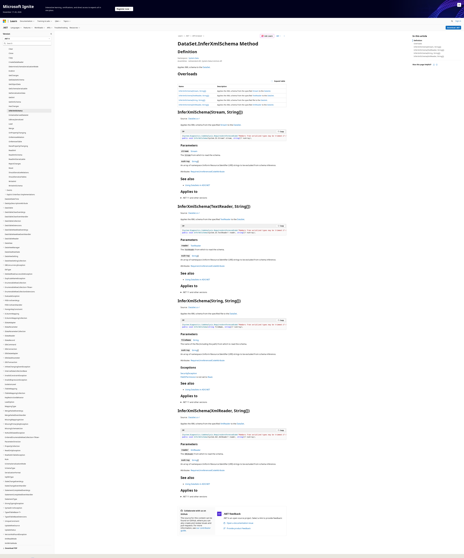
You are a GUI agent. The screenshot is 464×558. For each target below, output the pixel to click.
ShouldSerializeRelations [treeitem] (19, 172)
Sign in (458, 21)
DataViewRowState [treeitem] (12, 252)
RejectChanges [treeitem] (15, 164)
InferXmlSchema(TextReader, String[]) (194, 95)
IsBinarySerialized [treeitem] (16, 119)
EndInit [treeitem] (12, 71)
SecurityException (189, 373)
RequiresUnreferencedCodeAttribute (208, 171)
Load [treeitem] (11, 124)
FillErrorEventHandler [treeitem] (13, 305)
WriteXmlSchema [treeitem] (15, 186)
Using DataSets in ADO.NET (197, 185)
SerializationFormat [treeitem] (13, 472)
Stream (255, 91)
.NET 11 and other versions (195, 197)
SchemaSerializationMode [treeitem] (15, 464)
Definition (418, 40)
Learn (180, 36)
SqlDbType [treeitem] (9, 477)
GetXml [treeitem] (11, 97)
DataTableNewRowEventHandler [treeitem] (18, 234)
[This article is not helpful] (436, 64)
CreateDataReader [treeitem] (16, 62)
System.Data (194, 58)
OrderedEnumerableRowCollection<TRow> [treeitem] (22, 437)
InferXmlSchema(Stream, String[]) (192, 91)
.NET (187, 36)
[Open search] (452, 21)
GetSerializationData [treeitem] (17, 93)
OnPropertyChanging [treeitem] (17, 133)
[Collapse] (51, 34)
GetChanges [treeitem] (14, 75)
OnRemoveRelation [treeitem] (16, 137)
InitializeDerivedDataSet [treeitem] (18, 115)
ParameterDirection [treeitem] (13, 441)
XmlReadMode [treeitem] (11, 539)
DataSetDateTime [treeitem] (12, 199)
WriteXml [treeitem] (12, 181)
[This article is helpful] (433, 64)
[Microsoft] (4, 21)
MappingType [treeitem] (10, 406)
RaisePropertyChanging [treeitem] (18, 146)
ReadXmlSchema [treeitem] (15, 155)
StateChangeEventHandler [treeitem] (15, 486)
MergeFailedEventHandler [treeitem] (15, 415)
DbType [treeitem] (8, 269)
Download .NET (453, 27)
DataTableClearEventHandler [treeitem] (16, 216)
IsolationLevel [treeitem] (10, 384)
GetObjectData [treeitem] (15, 84)
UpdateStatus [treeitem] (10, 530)
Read (210, 377)
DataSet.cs (193, 118)
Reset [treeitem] (11, 168)
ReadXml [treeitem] (12, 150)
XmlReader (257, 105)
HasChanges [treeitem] (14, 106)
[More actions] (284, 36)
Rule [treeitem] (6, 459)
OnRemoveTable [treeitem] (15, 141)
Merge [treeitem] (11, 128)
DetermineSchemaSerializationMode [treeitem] (23, 66)
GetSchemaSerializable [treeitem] (18, 88)
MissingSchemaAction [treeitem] (14, 428)
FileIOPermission (188, 377)
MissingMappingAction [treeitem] (14, 419)
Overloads (418, 43)
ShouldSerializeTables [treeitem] (17, 177)
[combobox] (27, 39)
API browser (197, 36)
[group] (233, 137)
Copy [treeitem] (11, 58)
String (194, 161)
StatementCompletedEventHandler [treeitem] (19, 494)
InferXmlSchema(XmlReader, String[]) (194, 105)
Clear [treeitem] (11, 49)
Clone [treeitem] (11, 53)
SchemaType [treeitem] (10, 468)
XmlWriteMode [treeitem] (11, 543)
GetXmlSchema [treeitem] (15, 102)
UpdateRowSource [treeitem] (12, 525)
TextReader (257, 95)
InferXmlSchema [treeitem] (15, 111)
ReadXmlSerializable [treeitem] (17, 159)
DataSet (206, 67)
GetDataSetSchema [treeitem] (16, 80)
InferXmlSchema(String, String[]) (192, 100)
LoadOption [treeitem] (9, 402)
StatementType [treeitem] (11, 499)
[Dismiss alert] (459, 5)
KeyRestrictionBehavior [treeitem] (14, 397)
